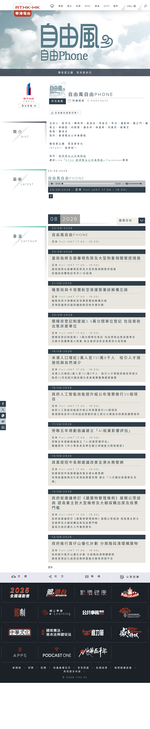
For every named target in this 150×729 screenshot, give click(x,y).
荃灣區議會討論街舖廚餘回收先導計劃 (78, 305)
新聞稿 (18, 668)
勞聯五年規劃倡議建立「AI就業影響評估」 (92, 431)
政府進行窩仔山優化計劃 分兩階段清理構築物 (95, 544)
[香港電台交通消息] (13, 576)
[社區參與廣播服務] (130, 612)
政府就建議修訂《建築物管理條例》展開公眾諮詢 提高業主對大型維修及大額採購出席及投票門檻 (96, 503)
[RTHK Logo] (25, 8)
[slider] (135, 184)
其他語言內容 (73, 671)
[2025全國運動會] (19, 592)
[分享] (50, 576)
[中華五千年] (93, 652)
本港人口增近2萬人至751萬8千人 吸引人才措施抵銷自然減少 (95, 373)
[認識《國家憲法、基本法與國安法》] (56, 632)
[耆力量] (93, 632)
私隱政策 (102, 668)
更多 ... (51, 567)
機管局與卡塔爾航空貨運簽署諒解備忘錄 (90, 290)
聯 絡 (96, 576)
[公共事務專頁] (93, 612)
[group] (126, 183)
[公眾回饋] (122, 577)
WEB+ (87, 7)
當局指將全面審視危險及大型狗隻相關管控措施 (96, 258)
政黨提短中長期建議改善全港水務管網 (88, 463)
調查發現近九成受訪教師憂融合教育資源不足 (82, 558)
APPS (106, 7)
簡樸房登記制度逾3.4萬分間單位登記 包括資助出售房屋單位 (93, 337)
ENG (129, 6)
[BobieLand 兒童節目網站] (130, 592)
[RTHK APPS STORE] (19, 652)
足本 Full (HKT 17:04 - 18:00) (75, 241)
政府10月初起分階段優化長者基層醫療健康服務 (84, 377)
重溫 (96, 7)
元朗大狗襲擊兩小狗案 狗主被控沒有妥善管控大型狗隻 (89, 341)
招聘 (31, 668)
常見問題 (84, 668)
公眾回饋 (133, 577)
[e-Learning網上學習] (56, 612)
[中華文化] (19, 632)
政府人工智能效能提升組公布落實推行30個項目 (85, 410)
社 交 (59, 576)
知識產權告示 (62, 668)
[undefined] (52, 6)
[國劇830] (19, 612)
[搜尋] (145, 5)
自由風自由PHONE (66, 178)
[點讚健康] (93, 592)
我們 (114, 7)
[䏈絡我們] (87, 576)
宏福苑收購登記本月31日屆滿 (72, 273)
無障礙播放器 (124, 668)
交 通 (23, 576)
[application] (96, 183)
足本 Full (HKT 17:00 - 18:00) (76, 265)
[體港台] (56, 592)
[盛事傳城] (130, 632)
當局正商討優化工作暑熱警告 (72, 527)
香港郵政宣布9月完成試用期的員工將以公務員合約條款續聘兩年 (96, 414)
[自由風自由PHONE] (50, 196)
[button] (51, 183)
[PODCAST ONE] (56, 652)
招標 (44, 668)
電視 (59, 7)
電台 (68, 7)
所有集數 (57, 101)
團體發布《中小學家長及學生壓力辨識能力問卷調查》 (89, 446)
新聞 (77, 7)
